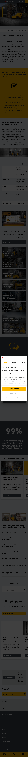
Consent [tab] (5, 362)
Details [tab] (14, 362)
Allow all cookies (14, 388)
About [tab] (23, 362)
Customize (13, 393)
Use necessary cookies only (14, 397)
